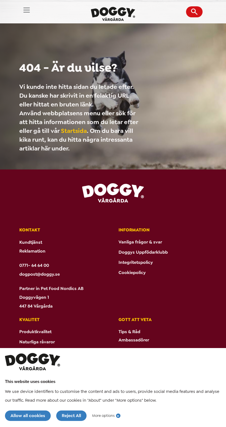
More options (103, 415)
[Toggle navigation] (26, 10)
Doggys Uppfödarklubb (143, 252)
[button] (194, 11)
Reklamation (32, 251)
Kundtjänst (30, 242)
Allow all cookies (27, 415)
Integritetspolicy (136, 262)
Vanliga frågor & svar (140, 242)
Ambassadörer (134, 340)
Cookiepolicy (132, 272)
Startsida (74, 131)
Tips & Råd (129, 332)
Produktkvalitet (35, 332)
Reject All (71, 415)
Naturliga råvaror (37, 342)
